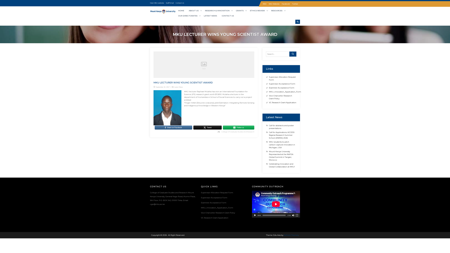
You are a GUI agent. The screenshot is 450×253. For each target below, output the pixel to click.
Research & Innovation (217, 10)
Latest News (210, 16)
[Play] (255, 215)
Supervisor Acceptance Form (282, 84)
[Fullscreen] (297, 215)
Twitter (295, 4)
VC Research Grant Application (282, 102)
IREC (264, 4)
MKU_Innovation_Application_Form (285, 92)
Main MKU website (157, 3)
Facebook (286, 4)
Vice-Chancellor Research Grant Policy (218, 213)
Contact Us (180, 3)
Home (181, 10)
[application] (276, 204)
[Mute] (293, 215)
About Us (194, 10)
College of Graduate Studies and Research (237, 132)
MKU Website (274, 4)
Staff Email (170, 3)
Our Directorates (187, 16)
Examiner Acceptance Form (281, 88)
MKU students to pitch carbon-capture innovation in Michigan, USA (282, 145)
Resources (276, 10)
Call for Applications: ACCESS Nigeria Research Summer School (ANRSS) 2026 (281, 135)
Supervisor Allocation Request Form (217, 193)
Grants (240, 10)
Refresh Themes (291, 235)
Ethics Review (257, 10)
